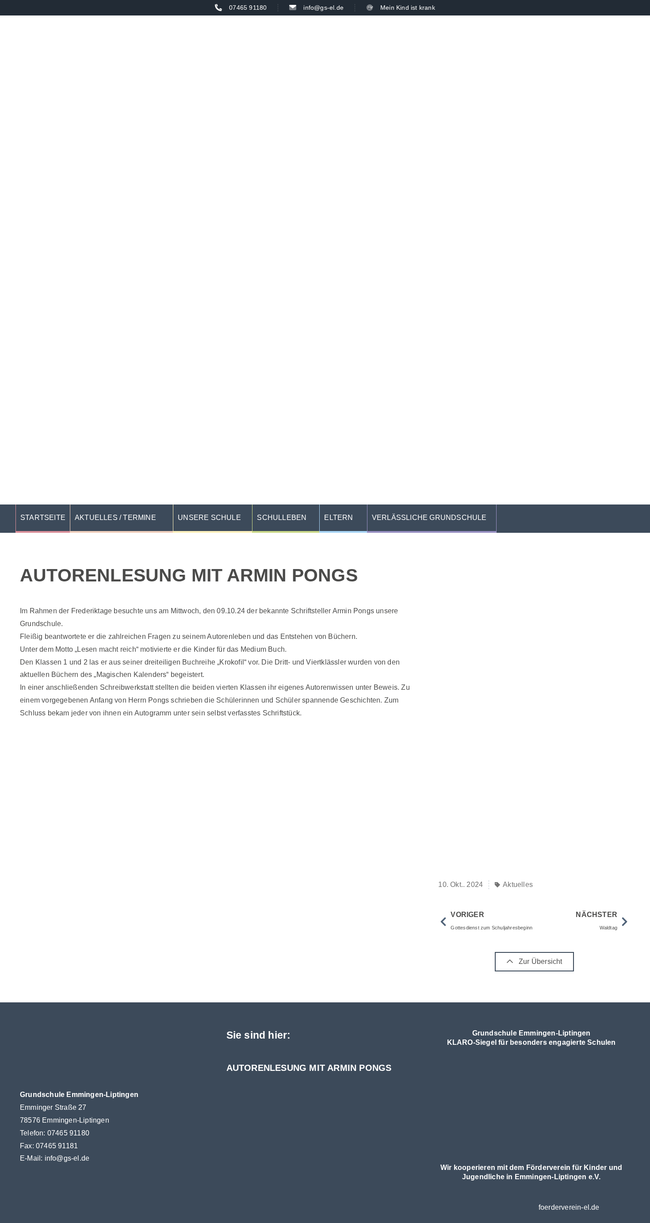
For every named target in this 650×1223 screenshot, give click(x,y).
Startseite (42, 517)
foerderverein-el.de (569, 1207)
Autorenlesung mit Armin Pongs (309, 1068)
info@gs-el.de (67, 1158)
